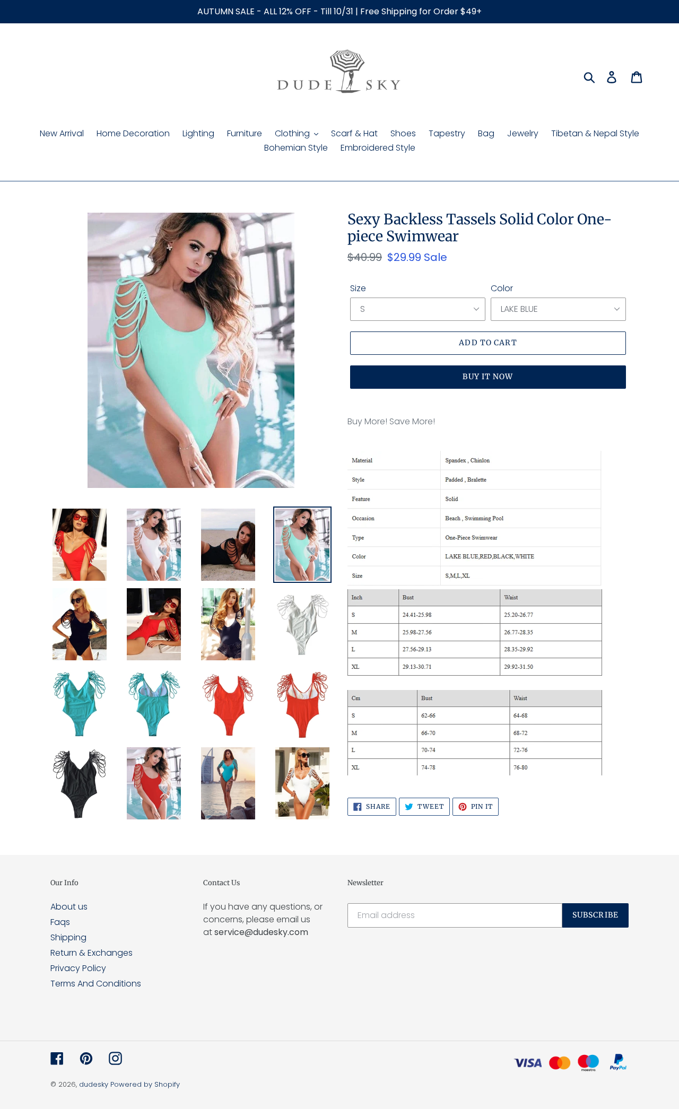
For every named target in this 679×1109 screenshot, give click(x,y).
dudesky (93, 1084)
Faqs (60, 922)
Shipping (68, 937)
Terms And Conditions (95, 983)
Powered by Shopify (145, 1084)
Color (502, 288)
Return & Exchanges (91, 953)
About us (69, 907)
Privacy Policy (78, 968)
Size (358, 288)
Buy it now (488, 376)
